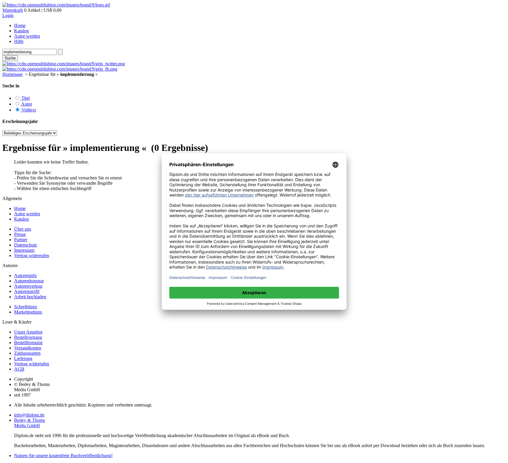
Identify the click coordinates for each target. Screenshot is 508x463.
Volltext (28, 109)
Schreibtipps (25, 306)
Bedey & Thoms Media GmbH (29, 423)
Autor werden (27, 36)
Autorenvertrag (28, 286)
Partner (20, 239)
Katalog (21, 30)
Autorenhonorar (29, 280)
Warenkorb (12, 10)
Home (20, 25)
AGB (19, 369)
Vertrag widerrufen (31, 255)
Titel (25, 98)
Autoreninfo (25, 275)
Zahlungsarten (27, 353)
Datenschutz (25, 244)
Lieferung (23, 358)
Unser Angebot (28, 331)
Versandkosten (27, 347)
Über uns (22, 229)
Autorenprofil (26, 291)
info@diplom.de (29, 414)
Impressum (24, 250)
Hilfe (19, 41)
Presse (20, 234)
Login (8, 15)
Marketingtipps (28, 311)
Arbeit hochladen (30, 296)
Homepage (12, 74)
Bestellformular (28, 342)
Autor (26, 103)
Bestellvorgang (28, 337)
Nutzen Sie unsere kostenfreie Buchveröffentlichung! (63, 455)
